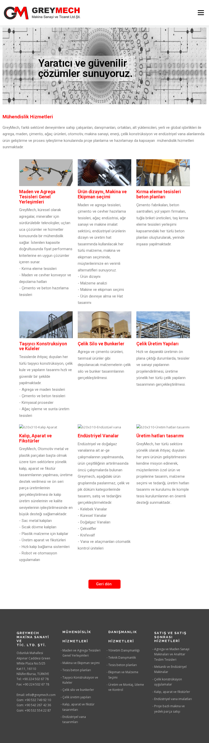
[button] (104, 584)
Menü (200, 12)
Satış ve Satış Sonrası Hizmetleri (170, 637)
